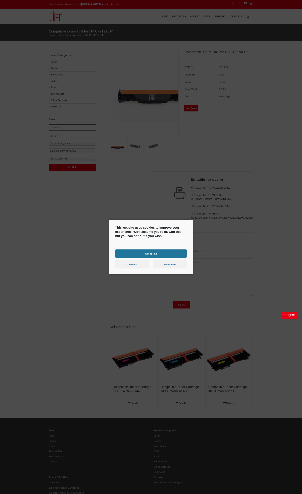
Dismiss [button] (132, 264)
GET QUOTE (290, 315)
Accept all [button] (151, 253)
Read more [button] (170, 264)
